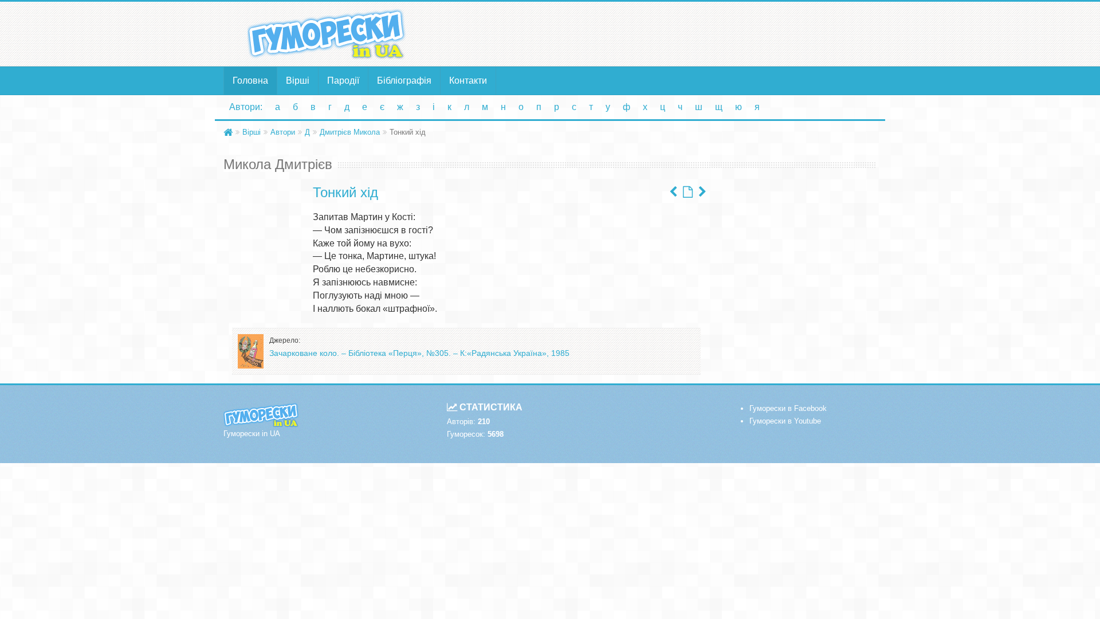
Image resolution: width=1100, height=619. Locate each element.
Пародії (343, 80)
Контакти (468, 80)
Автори (282, 132)
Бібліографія (404, 80)
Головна (250, 80)
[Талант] (673, 192)
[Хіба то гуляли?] (702, 192)
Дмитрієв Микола (350, 132)
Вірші (297, 80)
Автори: (245, 107)
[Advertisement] (662, 33)
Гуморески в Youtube (785, 421)
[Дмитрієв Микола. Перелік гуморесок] (688, 192)
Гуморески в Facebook (788, 408)
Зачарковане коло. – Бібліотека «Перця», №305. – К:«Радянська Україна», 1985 (419, 353)
